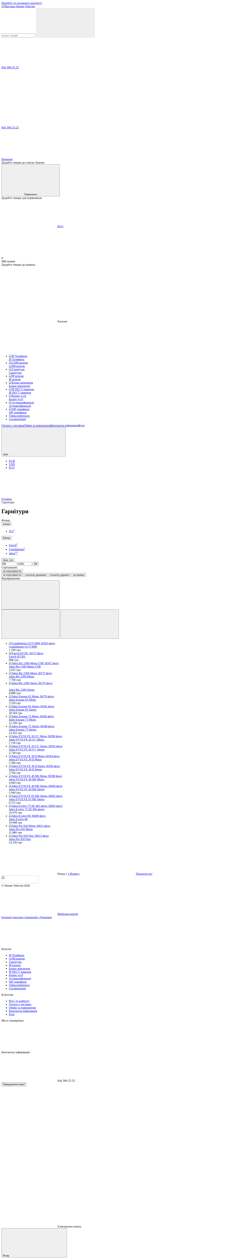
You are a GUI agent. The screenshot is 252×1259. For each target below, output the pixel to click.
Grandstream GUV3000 (23, 646)
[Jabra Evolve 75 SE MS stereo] (130, 806)
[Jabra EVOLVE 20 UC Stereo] (130, 746)
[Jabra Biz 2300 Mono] (130, 673)
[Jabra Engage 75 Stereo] (130, 726)
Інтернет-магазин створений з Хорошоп (26, 917)
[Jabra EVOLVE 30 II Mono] (130, 756)
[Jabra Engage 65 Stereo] (130, 706)
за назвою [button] (78, 575)
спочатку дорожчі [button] (59, 575)
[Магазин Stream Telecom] (19, 882)
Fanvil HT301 (17, 656)
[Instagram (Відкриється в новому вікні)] (29, 293)
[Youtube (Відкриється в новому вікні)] (140, 293)
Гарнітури (15, 961)
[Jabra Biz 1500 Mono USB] (130, 663)
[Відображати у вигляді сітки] (30, 624)
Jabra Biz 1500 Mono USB (25, 666)
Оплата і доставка (12, 425)
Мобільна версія (67, 914)
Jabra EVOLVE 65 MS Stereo (26, 799)
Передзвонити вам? (14, 1084)
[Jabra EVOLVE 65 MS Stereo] (130, 796)
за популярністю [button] (12, 575)
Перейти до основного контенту (21, 3)
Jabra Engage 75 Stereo (22, 729)
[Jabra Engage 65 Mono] (130, 696)
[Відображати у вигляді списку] (90, 624)
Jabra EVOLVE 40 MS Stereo (26, 789)
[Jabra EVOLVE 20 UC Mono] (130, 736)
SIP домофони (18, 981)
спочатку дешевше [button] (35, 575)
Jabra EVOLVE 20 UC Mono (26, 739)
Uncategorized (17, 988)
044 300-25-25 (10, 67)
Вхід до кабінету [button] (19, 1001)
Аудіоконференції (20, 978)
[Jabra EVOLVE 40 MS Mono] (130, 776)
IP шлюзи (15, 965)
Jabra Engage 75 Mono (22, 719)
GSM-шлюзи (17, 958)
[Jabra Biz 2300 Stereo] (130, 683)
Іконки (6, 524)
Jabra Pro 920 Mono (21, 829)
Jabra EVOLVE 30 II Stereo (25, 769)
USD (12, 464)
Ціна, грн (8, 560)
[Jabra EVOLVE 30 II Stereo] (130, 766)
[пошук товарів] (65, 22)
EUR (12, 461)
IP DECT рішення (20, 971)
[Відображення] (30, 594)
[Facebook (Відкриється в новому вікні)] (84, 293)
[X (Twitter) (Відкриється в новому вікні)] (195, 293)
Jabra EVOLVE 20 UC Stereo (26, 749)
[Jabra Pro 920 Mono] (130, 826)
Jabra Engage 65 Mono (22, 699)
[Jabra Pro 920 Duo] (130, 836)
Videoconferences (19, 985)
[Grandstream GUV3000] (130, 643)
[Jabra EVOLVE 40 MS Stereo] (130, 786)
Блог (82, 425)
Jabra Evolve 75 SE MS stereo (26, 809)
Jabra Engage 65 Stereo (22, 709)
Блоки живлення (19, 968)
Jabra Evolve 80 (18, 819)
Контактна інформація (65, 425)
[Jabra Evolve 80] (130, 816)
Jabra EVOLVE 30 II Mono (25, 759)
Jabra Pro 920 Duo (20, 839)
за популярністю (12, 571)
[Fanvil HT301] (130, 653)
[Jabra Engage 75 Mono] (130, 716)
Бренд (6, 537)
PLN (12, 467)
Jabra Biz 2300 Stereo (21, 689)
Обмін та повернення (37, 425)
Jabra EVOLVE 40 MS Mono (26, 779)
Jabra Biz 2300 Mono (21, 676)
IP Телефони (16, 955)
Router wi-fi (16, 975)
